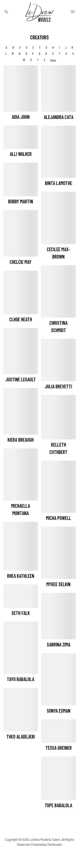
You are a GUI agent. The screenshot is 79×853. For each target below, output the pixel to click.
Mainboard (54, 844)
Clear (53, 60)
